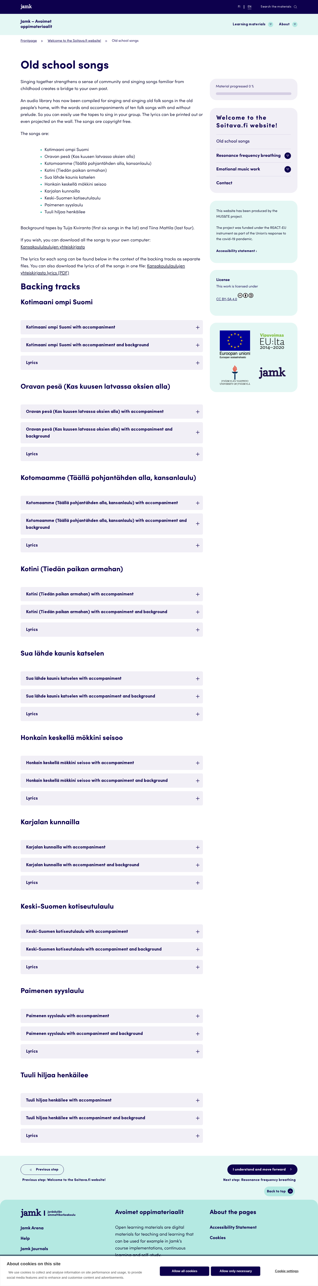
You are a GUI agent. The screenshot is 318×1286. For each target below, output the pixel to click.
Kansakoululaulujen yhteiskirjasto (53, 247)
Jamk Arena (32, 1228)
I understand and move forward (260, 1170)
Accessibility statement (235, 251)
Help (25, 1239)
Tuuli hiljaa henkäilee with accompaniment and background (85, 1118)
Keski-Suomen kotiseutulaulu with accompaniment (77, 932)
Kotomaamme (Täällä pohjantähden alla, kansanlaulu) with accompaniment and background (106, 524)
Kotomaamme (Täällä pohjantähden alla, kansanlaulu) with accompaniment (102, 503)
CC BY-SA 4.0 (226, 299)
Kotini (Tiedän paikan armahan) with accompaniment (80, 594)
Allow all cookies (184, 1271)
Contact (224, 183)
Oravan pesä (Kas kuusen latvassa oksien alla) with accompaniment (95, 412)
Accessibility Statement (233, 1228)
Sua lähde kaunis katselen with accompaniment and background (90, 696)
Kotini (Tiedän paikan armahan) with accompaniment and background (96, 612)
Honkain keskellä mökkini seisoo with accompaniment (80, 763)
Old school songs (233, 142)
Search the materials (276, 6)
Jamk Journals (34, 1249)
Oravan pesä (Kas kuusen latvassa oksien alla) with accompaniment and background (99, 433)
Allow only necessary (236, 1271)
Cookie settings (287, 1271)
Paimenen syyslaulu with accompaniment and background (84, 1034)
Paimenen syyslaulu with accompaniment (67, 1016)
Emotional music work (238, 169)
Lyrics (32, 363)
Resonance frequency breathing (248, 156)
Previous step (46, 1170)
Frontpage (29, 41)
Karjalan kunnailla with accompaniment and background (82, 865)
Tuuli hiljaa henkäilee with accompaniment (69, 1100)
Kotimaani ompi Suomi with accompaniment (70, 328)
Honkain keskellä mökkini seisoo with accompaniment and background (97, 781)
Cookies (218, 1238)
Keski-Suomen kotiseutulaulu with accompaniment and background (94, 950)
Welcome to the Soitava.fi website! (74, 41)
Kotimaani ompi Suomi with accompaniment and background (87, 345)
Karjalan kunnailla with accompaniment (66, 847)
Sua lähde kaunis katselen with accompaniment (74, 679)
